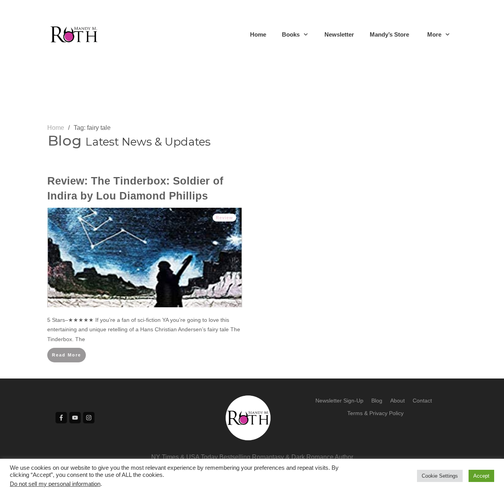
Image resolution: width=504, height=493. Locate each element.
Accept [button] (481, 476)
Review (224, 217)
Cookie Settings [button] (440, 476)
